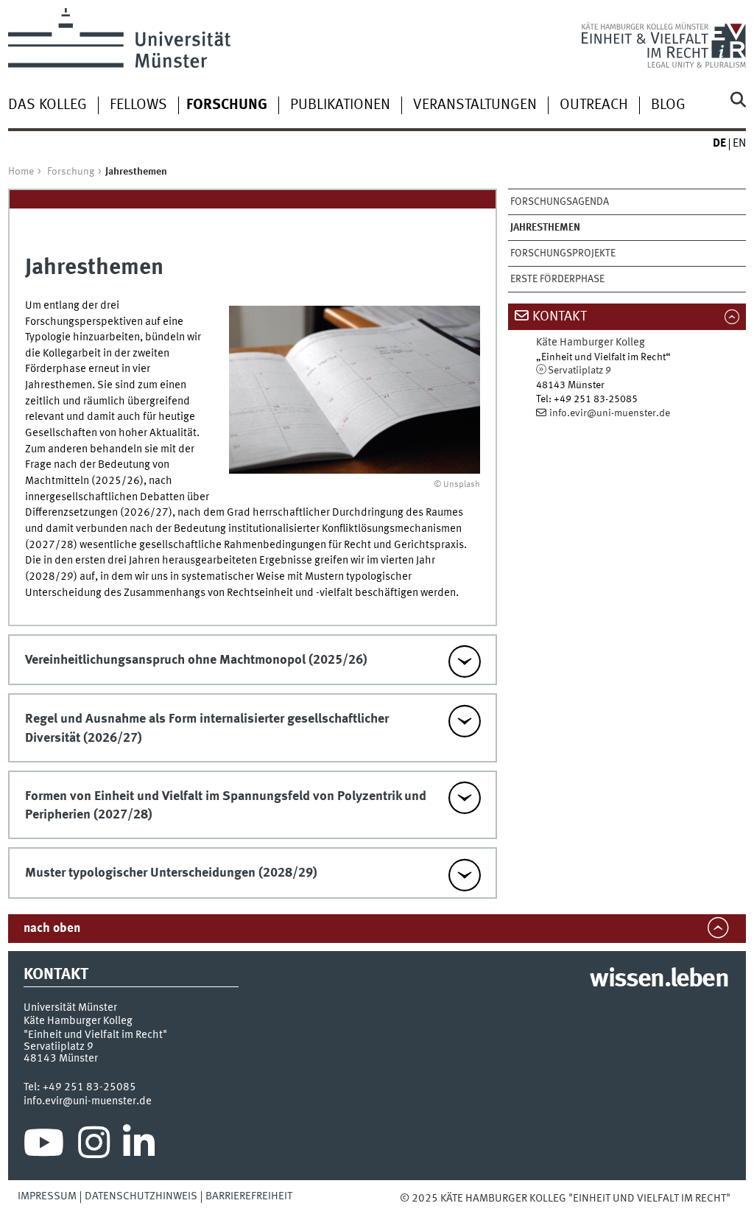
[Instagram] (94, 1146)
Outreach (594, 105)
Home (21, 171)
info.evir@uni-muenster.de (609, 413)
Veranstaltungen (475, 105)
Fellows (138, 105)
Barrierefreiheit (248, 1196)
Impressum (47, 1196)
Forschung (70, 171)
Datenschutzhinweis (141, 1196)
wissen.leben (658, 980)
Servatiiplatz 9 (579, 370)
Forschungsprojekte (563, 253)
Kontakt (559, 316)
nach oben (52, 928)
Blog (668, 105)
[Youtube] (44, 1146)
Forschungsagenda (559, 202)
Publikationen (340, 105)
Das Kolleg (47, 105)
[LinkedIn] (139, 1146)
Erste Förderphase (557, 279)
